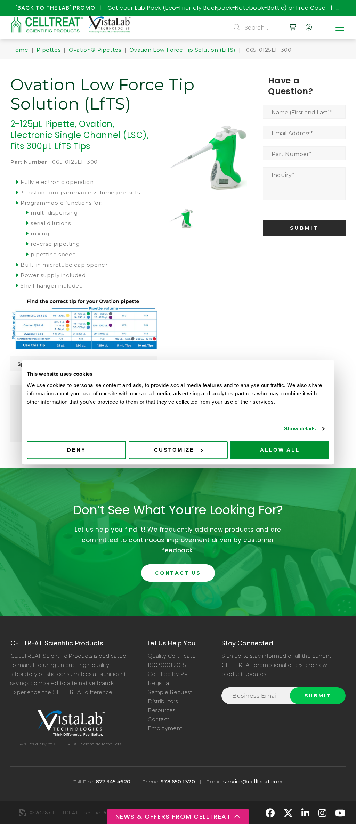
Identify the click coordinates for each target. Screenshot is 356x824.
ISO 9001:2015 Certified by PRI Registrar (169, 674)
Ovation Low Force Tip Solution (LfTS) (182, 50)
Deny (76, 450)
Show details (300, 428)
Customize (174, 450)
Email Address (292, 133)
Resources (161, 710)
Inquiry (283, 175)
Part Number (292, 154)
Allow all (280, 450)
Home (19, 50)
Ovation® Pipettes (95, 50)
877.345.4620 (113, 781)
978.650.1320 (178, 781)
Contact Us (178, 573)
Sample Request (170, 692)
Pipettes (48, 50)
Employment (165, 728)
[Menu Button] (339, 27)
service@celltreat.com (252, 781)
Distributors (163, 701)
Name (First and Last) (302, 112)
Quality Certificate (172, 656)
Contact (158, 719)
